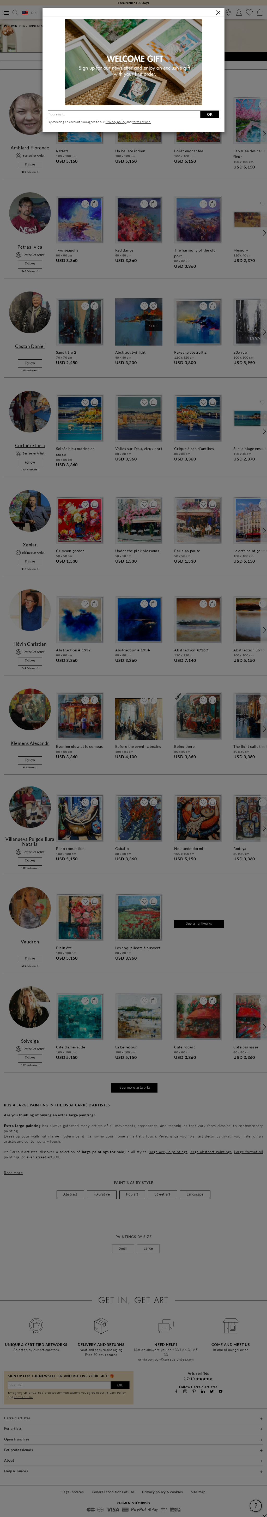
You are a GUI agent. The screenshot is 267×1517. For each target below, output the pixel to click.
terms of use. (141, 122)
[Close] (218, 12)
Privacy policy (116, 122)
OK (210, 114)
